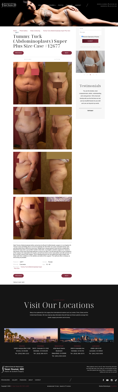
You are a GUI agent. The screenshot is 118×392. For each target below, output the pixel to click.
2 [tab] (87, 74)
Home (15, 30)
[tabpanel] (90, 51)
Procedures (50, 5)
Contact (78, 5)
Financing (69, 5)
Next (66, 53)
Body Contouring (35, 30)
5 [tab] (96, 74)
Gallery (14, 380)
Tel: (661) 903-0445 (59, 356)
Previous (18, 53)
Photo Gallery (23, 30)
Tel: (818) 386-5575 (40, 353)
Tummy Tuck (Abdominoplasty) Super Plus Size (56, 30)
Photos (60, 5)
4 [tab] (93, 74)
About (40, 5)
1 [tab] (84, 74)
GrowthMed (114, 386)
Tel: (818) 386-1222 (22, 353)
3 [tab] (90, 74)
